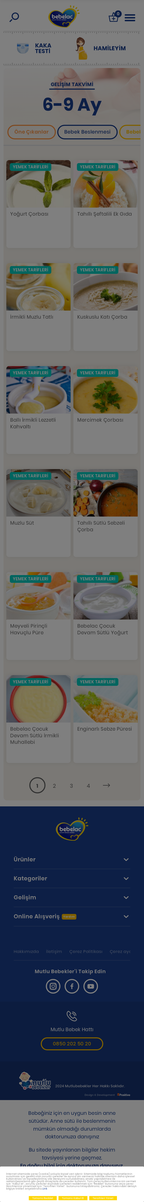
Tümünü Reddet (42, 1198)
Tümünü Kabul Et (73, 1198)
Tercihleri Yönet (103, 1198)
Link (44, 1188)
